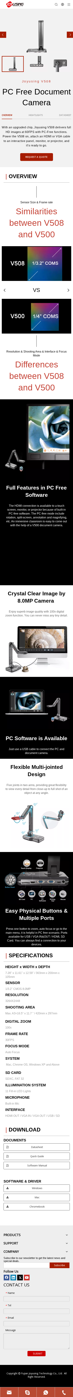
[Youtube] (27, 1277)
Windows (36, 1188)
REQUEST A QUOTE (37, 156)
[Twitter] (20, 1277)
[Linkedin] (13, 1277)
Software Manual (37, 1165)
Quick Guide (37, 1156)
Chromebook (37, 1206)
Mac (37, 1197)
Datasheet (36, 1147)
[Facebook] (6, 1277)
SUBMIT (38, 1353)
